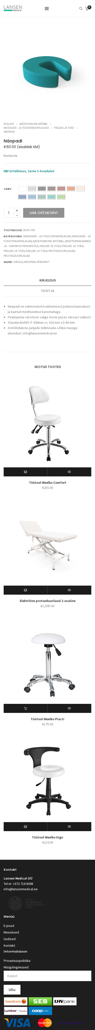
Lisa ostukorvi (44, 212)
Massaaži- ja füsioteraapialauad (26, 128)
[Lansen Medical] (13, 9)
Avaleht (9, 124)
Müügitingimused (16, 967)
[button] (26, 708)
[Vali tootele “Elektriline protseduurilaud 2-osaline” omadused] (26, 590)
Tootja (47, 291)
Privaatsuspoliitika (17, 960)
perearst (43, 262)
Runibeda (10, 155)
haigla (18, 262)
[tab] (47, 280)
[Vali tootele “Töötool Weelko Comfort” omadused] (26, 471)
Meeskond (11, 932)
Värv (7, 189)
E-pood (9, 925)
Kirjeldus (47, 280)
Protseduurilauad (61, 251)
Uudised (10, 939)
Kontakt (9, 945)
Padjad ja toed (64, 128)
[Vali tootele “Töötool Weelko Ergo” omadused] (26, 826)
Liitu (12, 989)
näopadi (30, 262)
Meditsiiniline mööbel (33, 124)
